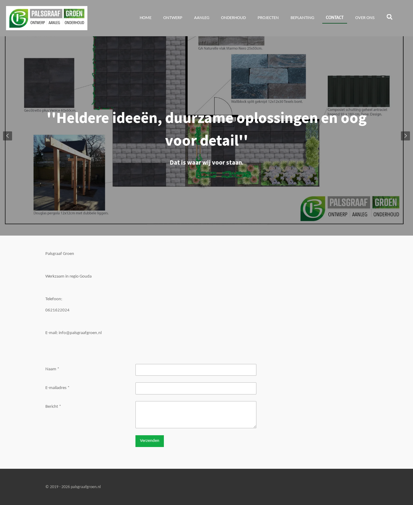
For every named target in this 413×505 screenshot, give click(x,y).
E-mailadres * (57, 388)
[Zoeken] (389, 17)
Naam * (52, 369)
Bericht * (53, 406)
